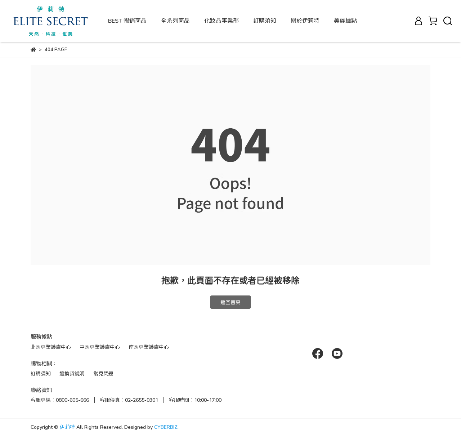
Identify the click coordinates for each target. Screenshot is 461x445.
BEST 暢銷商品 (127, 20)
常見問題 (103, 373)
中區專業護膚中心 (100, 347)
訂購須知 (264, 20)
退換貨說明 (72, 373)
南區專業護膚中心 (149, 347)
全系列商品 (175, 20)
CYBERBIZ (166, 427)
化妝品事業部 (221, 20)
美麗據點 (345, 20)
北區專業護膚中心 (51, 347)
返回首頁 (230, 302)
